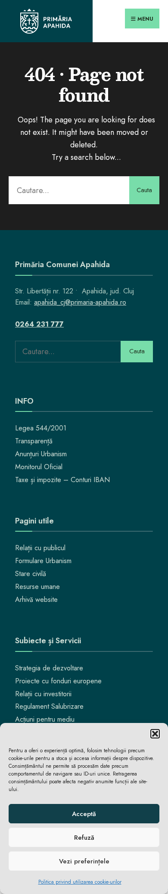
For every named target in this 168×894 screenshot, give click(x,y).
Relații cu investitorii (43, 694)
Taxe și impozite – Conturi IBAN (62, 480)
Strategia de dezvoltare (49, 668)
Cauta (144, 190)
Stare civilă (30, 574)
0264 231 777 (39, 324)
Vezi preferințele (84, 861)
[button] (155, 733)
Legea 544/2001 (40, 428)
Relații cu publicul (40, 548)
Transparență (34, 441)
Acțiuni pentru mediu (45, 719)
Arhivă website (36, 599)
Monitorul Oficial (38, 467)
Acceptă (84, 814)
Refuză (84, 837)
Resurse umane (37, 587)
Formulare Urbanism (43, 561)
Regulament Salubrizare (49, 706)
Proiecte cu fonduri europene (58, 681)
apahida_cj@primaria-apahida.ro (80, 302)
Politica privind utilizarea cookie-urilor (79, 882)
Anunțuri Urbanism (41, 454)
